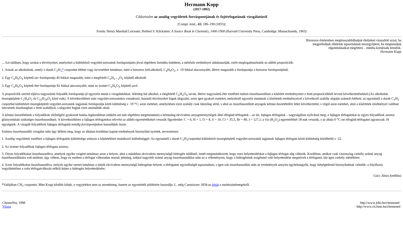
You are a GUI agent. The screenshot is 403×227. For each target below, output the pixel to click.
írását (215, 184)
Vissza (6, 206)
